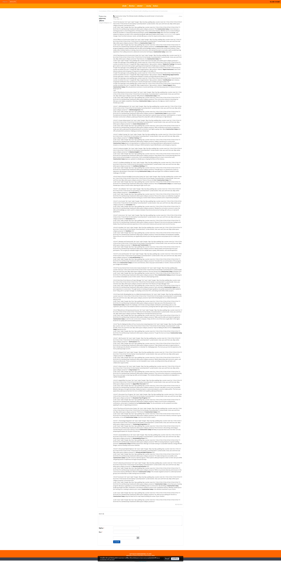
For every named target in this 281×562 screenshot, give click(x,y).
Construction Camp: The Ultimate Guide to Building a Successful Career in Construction (143, 11)
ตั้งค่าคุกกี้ (167, 558)
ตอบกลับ (117, 541)
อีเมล (100, 532)
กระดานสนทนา (103, 11)
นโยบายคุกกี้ (111, 559)
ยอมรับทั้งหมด (175, 558)
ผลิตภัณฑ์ (140, 6)
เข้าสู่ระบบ (5, 1)
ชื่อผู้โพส (101, 528)
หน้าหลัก (124, 6)
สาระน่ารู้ (148, 6)
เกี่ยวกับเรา (132, 6)
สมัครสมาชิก (13, 1)
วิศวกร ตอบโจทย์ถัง (113, 11)
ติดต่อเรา (155, 6)
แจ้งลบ (180, 16)
